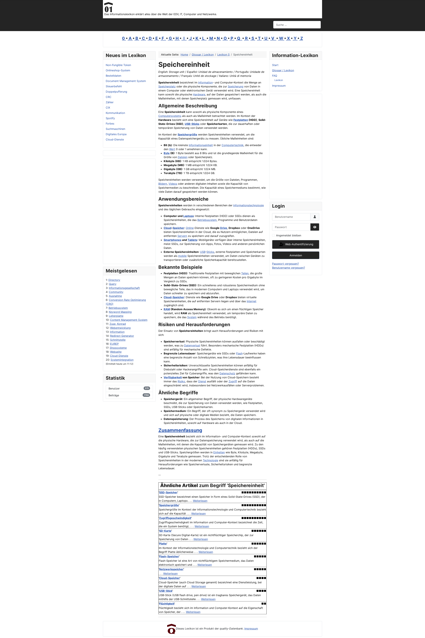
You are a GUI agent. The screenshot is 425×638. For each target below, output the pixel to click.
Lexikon (278, 80)
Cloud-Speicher (174, 297)
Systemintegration (122, 359)
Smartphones (172, 240)
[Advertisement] (129, 211)
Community (116, 292)
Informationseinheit (201, 145)
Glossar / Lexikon (283, 70)
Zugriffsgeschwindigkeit (175, 518)
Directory (114, 280)
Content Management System (128, 319)
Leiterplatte (116, 316)
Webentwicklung (120, 327)
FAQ (274, 75)
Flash (239, 353)
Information (117, 331)
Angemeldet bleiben (288, 235)
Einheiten (219, 452)
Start (275, 65)
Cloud (167, 228)
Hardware (199, 94)
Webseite (116, 351)
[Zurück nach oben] (419, 631)
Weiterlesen (200, 500)
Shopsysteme (118, 347)
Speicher (178, 228)
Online (190, 228)
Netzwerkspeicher (171, 569)
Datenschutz (227, 373)
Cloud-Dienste (119, 355)
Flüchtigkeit (166, 603)
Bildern (162, 183)
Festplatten (240, 120)
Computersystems (169, 116)
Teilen (245, 273)
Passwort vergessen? (285, 263)
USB (202, 252)
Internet (251, 301)
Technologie (210, 460)
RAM (167, 309)
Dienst (202, 381)
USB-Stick (165, 590)
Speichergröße (187, 134)
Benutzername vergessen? (288, 267)
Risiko (181, 381)
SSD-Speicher (168, 492)
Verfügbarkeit (173, 377)
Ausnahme (115, 296)
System (192, 317)
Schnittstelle (118, 339)
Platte (163, 543)
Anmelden (296, 255)
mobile (182, 255)
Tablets (192, 240)
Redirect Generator (122, 335)
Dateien (182, 157)
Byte (167, 153)
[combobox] (297, 24)
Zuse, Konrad (118, 323)
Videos (173, 183)
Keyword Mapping (120, 312)
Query (112, 284)
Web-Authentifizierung (298, 244)
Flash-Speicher (169, 556)
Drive (223, 228)
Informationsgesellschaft (124, 288)
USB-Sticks (192, 124)
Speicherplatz (167, 86)
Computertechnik (233, 145)
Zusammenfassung (180, 430)
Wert (172, 149)
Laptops (188, 216)
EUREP (114, 343)
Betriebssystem (118, 308)
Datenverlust (192, 345)
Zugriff (233, 381)
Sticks (210, 252)
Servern (182, 236)
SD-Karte (165, 530)
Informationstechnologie (248, 205)
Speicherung (235, 86)
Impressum (279, 85)
